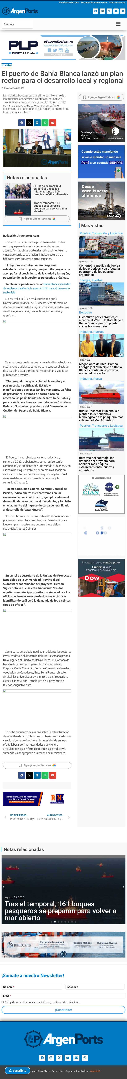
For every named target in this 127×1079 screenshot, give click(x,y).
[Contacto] (76, 1058)
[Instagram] (102, 11)
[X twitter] (109, 11)
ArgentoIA (95, 1071)
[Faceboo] (95, 11)
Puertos (7, 65)
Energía (85, 280)
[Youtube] (116, 11)
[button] (21, 122)
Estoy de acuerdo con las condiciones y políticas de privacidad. (42, 1002)
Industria (86, 332)
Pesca (97, 379)
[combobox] (17, 24)
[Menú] (118, 24)
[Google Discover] (122, 11)
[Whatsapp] (85, 1058)
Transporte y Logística (107, 233)
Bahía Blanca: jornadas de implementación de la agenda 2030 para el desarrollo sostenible (36, 288)
